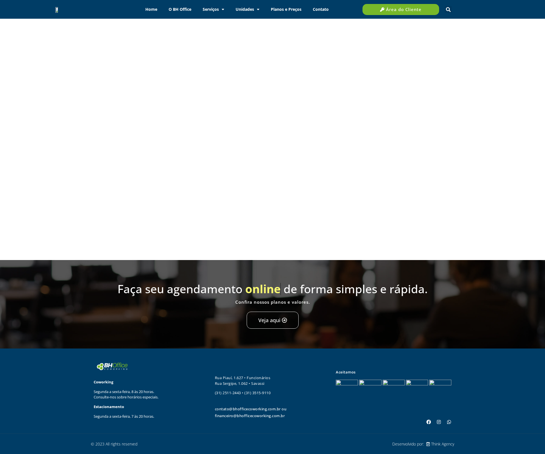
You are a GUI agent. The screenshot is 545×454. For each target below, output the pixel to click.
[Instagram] (439, 422)
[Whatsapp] (449, 422)
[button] (448, 9)
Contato (321, 9)
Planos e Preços (286, 9)
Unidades (245, 9)
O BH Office (180, 9)
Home (151, 9)
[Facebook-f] (428, 422)
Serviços (211, 9)
